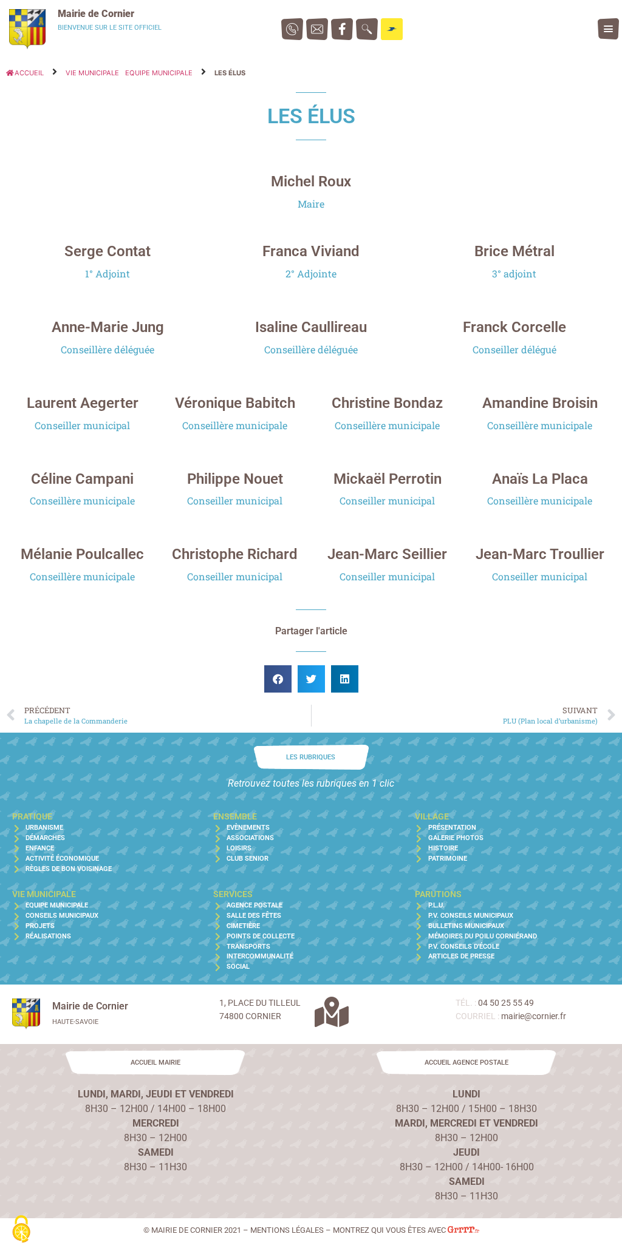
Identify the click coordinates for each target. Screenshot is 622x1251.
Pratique (32, 817)
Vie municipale (92, 73)
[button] (608, 28)
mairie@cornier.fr (533, 1016)
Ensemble (235, 817)
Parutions (438, 894)
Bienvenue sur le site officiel (110, 28)
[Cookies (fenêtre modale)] (21, 1230)
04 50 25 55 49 (506, 1003)
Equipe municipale (159, 73)
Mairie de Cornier (96, 13)
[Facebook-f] (342, 29)
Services (233, 894)
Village (432, 817)
